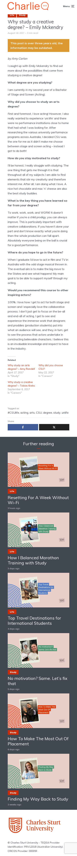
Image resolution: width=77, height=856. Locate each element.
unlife (65, 412)
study (57, 412)
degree (47, 412)
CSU (39, 412)
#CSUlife (13, 412)
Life (12, 15)
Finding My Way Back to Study (38, 799)
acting (24, 412)
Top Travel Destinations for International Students (34, 620)
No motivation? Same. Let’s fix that (37, 681)
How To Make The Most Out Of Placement (38, 741)
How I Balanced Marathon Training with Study (33, 560)
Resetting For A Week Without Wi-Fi (38, 500)
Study (22, 15)
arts (32, 412)
